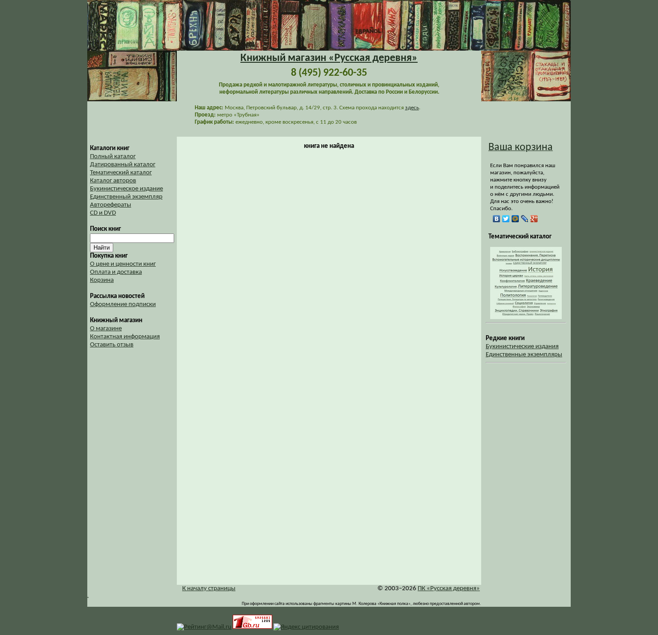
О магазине (106, 328)
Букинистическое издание (126, 189)
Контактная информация (125, 336)
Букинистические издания (522, 346)
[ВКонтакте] (496, 219)
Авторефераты (110, 205)
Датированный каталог (122, 164)
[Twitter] (506, 219)
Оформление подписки (123, 304)
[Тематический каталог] (526, 317)
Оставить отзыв (111, 344)
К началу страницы (208, 588)
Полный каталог (113, 156)
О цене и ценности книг (123, 264)
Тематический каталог (121, 172)
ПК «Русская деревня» (449, 588)
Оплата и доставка (116, 272)
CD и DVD (103, 213)
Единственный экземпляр (126, 197)
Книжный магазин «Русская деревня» (329, 58)
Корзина (102, 280)
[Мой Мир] (515, 219)
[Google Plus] (534, 219)
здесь (412, 108)
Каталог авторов (113, 180)
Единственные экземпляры (524, 354)
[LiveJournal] (525, 219)
